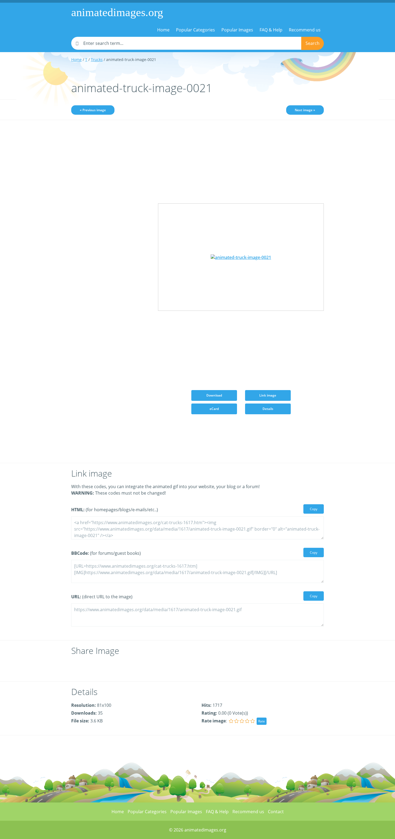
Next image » (305, 110)
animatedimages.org (117, 12)
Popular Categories (195, 30)
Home (163, 30)
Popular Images (237, 30)
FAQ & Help (271, 30)
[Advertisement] (110, 208)
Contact (276, 812)
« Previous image (93, 110)
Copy (313, 509)
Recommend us (305, 30)
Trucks (97, 59)
